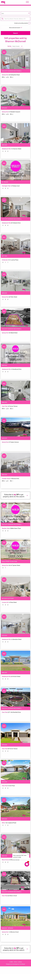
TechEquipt (22, 964)
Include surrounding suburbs (21, 23)
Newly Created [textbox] (15, 46)
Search (15, 33)
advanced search (14, 27)
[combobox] (15, 13)
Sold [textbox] (3, 13)
